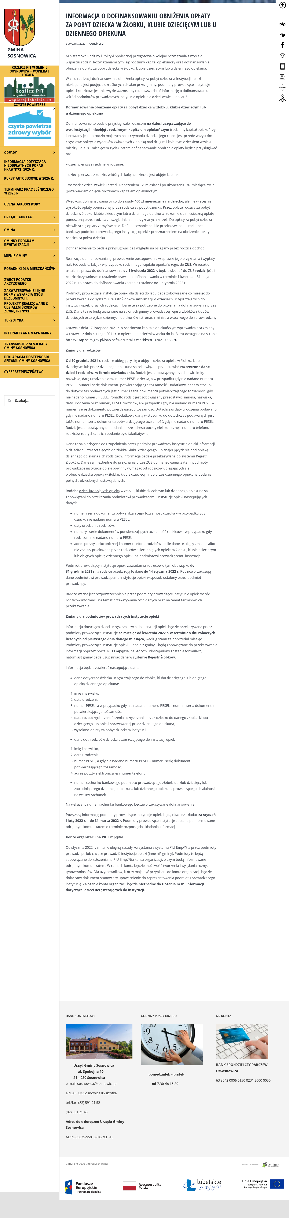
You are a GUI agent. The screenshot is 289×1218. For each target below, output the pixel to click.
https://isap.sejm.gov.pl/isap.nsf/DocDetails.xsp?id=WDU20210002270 (121, 340)
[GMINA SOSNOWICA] (29, 8)
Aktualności (96, 43)
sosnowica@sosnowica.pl (97, 1083)
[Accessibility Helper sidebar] (282, 5)
